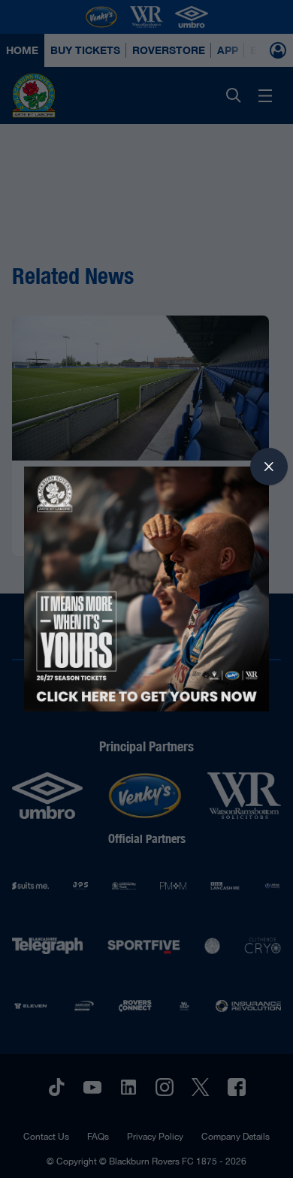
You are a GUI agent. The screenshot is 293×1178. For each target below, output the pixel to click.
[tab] (269, 467)
